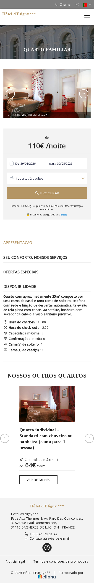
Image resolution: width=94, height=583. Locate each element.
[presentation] (10, 93)
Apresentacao (17, 242)
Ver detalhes (38, 480)
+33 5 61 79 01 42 (43, 534)
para (52, 163)
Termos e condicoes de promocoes (60, 561)
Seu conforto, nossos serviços (35, 257)
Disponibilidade (19, 286)
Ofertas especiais (21, 271)
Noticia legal (15, 561)
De (17, 163)
